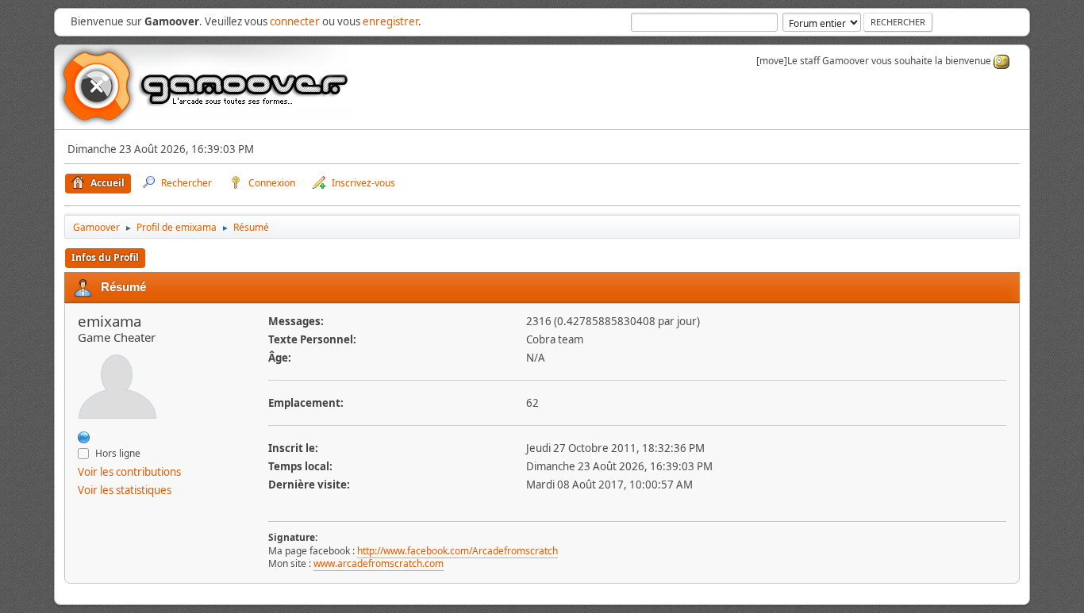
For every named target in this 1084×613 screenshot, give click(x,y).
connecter (295, 21)
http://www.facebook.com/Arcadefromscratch (457, 550)
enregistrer (390, 21)
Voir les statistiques (124, 490)
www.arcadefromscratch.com (378, 563)
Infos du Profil (105, 257)
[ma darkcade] (84, 437)
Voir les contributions (129, 472)
